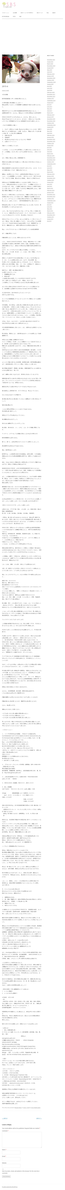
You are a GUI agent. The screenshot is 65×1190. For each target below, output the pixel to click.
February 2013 (50, 190)
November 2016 (51, 121)
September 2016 (51, 125)
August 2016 (50, 127)
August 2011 (50, 219)
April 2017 (49, 110)
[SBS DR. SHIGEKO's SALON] (9, 5)
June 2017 (49, 106)
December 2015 (51, 139)
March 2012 (50, 211)
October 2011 (50, 217)
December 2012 (51, 194)
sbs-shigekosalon (35, 1107)
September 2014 (51, 164)
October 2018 (50, 80)
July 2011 (49, 221)
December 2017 (51, 94)
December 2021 (51, 59)
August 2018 (50, 84)
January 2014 (50, 176)
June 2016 (49, 129)
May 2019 (49, 70)
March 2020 (50, 64)
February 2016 (50, 135)
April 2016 (49, 133)
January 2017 (50, 117)
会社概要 (15, 12)
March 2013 (50, 188)
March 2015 (50, 153)
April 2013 (49, 186)
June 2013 (49, 184)
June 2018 (49, 88)
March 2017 (50, 113)
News (14, 16)
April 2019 (49, 72)
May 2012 (49, 209)
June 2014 (49, 168)
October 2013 (50, 180)
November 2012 (51, 196)
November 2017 (51, 96)
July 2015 (49, 147)
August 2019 (50, 68)
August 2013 (50, 182)
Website (4, 1163)
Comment (5, 1131)
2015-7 (39, 1118)
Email (4, 1156)
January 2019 (50, 76)
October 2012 (50, 198)
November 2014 (51, 160)
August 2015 (50, 145)
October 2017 (50, 98)
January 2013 (50, 192)
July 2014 (49, 166)
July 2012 (49, 204)
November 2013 (51, 178)
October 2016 (50, 123)
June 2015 (49, 149)
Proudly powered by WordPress (9, 1187)
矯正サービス (40, 12)
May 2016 (49, 131)
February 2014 (50, 174)
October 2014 (50, 162)
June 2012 (49, 206)
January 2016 (50, 137)
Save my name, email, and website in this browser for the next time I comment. (21, 1172)
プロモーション (5, 12)
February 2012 (50, 213)
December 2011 (51, 215)
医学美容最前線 (5, 16)
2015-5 (4, 1118)
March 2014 (50, 172)
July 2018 (49, 86)
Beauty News (18, 1107)
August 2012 (50, 202)
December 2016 (51, 119)
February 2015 (50, 155)
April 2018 (49, 90)
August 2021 (50, 61)
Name (4, 1149)
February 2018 (50, 92)
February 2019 (50, 74)
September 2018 (51, 82)
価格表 (53, 12)
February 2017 (50, 115)
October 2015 (50, 143)
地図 (20, 16)
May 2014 (49, 170)
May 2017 (49, 108)
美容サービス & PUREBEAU (27, 12)
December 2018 (51, 78)
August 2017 (50, 102)
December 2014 (51, 157)
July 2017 (49, 104)
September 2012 (51, 200)
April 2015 (49, 151)
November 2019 (51, 66)
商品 (48, 12)
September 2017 (51, 100)
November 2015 (51, 141)
